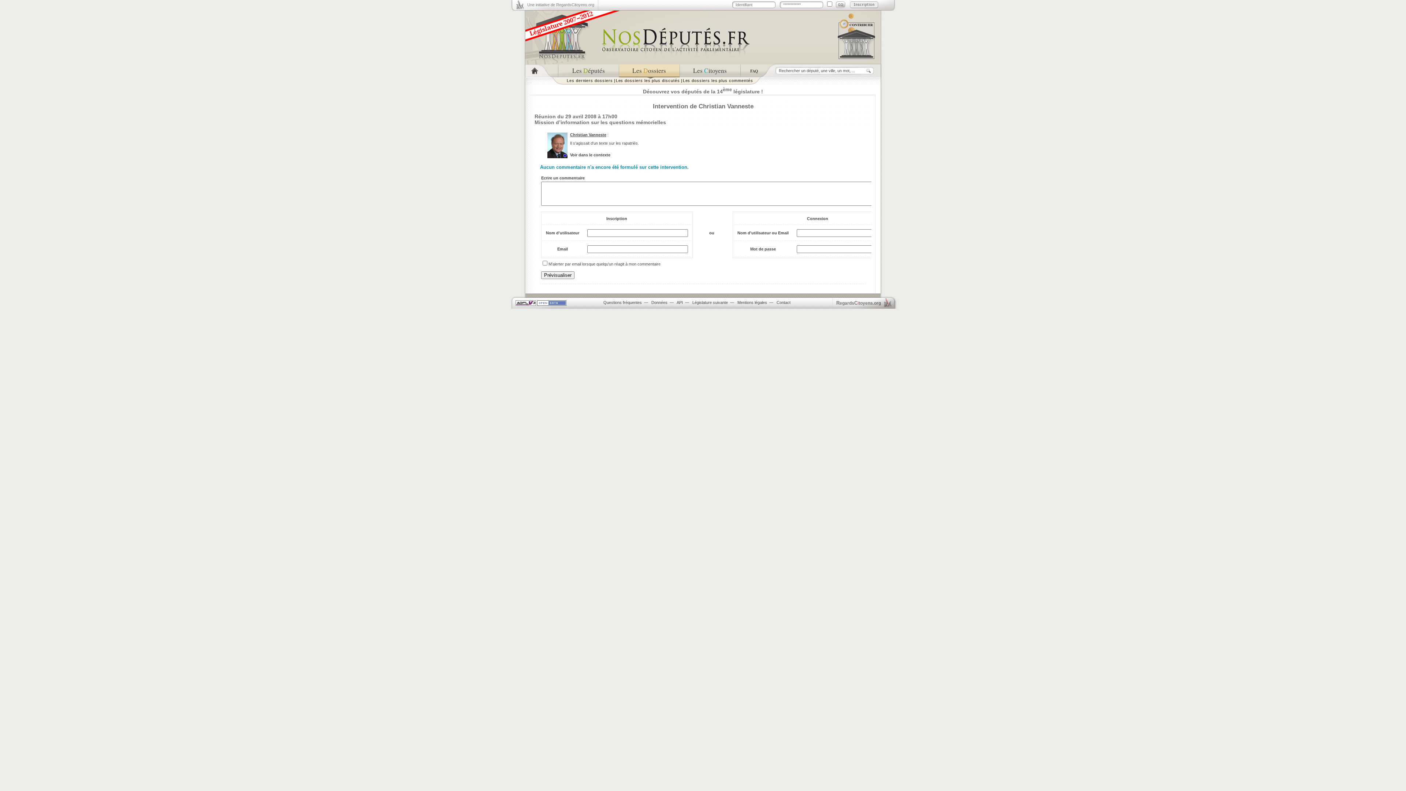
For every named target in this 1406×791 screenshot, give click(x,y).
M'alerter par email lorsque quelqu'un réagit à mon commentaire (604, 264)
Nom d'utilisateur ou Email (763, 233)
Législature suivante (710, 302)
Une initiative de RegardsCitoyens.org (560, 5)
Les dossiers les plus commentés (718, 80)
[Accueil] (541, 70)
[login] (841, 4)
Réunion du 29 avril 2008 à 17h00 (576, 116)
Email (562, 249)
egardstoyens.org (858, 303)
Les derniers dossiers (590, 80)
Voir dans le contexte (590, 155)
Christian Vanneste (588, 135)
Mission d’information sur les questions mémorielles (600, 122)
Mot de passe (763, 249)
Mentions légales (752, 302)
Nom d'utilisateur (562, 233)
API (680, 302)
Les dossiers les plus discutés (648, 80)
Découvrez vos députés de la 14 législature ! (703, 91)
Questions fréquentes (622, 302)
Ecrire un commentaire (563, 178)
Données (659, 302)
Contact (784, 302)
